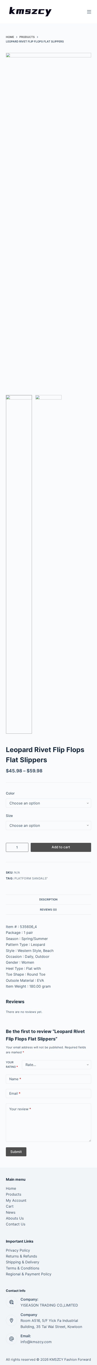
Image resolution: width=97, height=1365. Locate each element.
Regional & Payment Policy (28, 1274)
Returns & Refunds (21, 1256)
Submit (16, 1152)
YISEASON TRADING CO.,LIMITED (49, 1305)
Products (13, 1194)
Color (10, 793)
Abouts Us (15, 1218)
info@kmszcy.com (36, 1341)
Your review (20, 1109)
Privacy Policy (18, 1250)
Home (11, 1188)
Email (15, 1093)
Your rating (12, 1064)
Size (9, 815)
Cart (10, 1206)
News (10, 1212)
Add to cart (61, 847)
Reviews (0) (48, 909)
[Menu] (89, 12)
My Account (16, 1200)
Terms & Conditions (22, 1268)
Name (15, 1079)
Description (48, 899)
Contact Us (15, 1224)
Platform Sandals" (31, 878)
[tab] (48, 900)
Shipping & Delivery (22, 1262)
